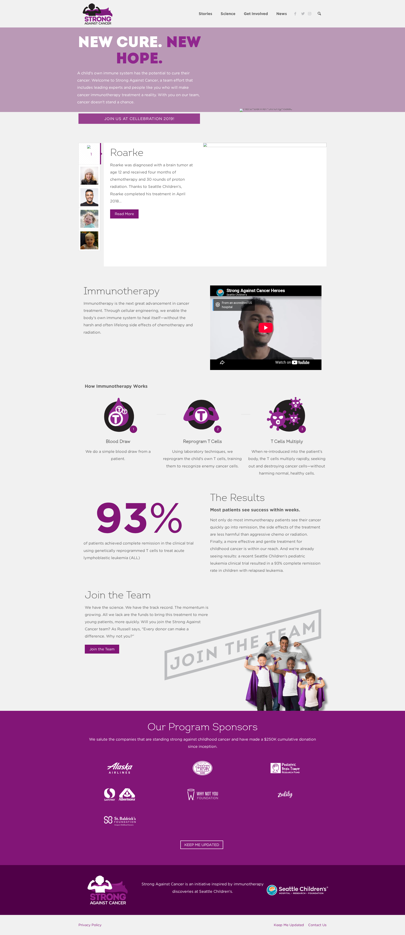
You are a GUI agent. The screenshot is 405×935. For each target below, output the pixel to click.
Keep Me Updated (289, 925)
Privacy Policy (89, 925)
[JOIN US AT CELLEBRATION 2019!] (139, 123)
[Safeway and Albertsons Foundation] (120, 795)
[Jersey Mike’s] (202, 768)
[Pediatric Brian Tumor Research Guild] (285, 768)
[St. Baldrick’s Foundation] (120, 821)
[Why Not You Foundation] (202, 795)
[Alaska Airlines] (120, 768)
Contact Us (317, 925)
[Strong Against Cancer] (97, 13)
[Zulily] (285, 795)
